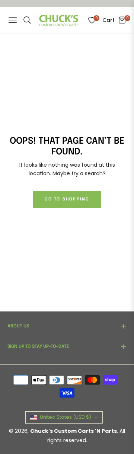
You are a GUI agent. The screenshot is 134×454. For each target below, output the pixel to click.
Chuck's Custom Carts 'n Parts (73, 431)
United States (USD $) (65, 417)
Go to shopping (67, 199)
